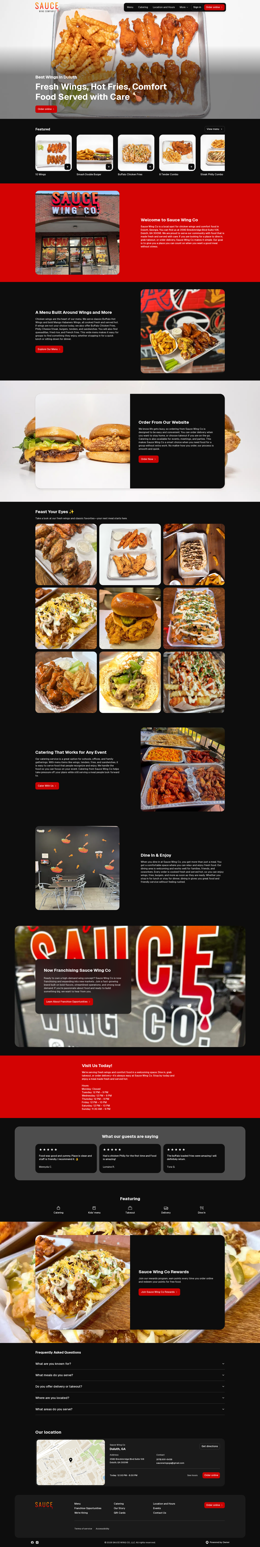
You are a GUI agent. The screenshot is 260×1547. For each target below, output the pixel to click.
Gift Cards (120, 1512)
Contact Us (159, 1512)
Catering (143, 7)
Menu (130, 7)
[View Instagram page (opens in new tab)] (37, 1542)
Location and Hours (164, 7)
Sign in (197, 7)
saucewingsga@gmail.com (170, 1463)
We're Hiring (81, 1512)
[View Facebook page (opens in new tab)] (32, 1542)
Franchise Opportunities (87, 1508)
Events (157, 1508)
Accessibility (102, 1528)
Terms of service (83, 1528)
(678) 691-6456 (164, 1459)
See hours (192, 1475)
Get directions (210, 1446)
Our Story (119, 1508)
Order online (211, 1475)
